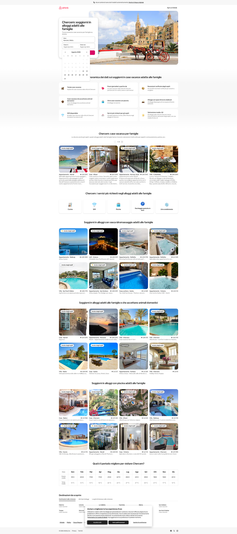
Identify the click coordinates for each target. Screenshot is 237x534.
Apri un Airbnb (172, 8)
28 (79, 75)
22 (83, 71)
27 (76, 75)
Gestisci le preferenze (139, 522)
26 (72, 75)
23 (87, 71)
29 (83, 75)
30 (87, 75)
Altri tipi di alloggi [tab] (84, 499)
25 (68, 75)
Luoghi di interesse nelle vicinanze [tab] (102, 499)
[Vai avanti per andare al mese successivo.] (86, 52)
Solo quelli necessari (118, 522)
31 (65, 79)
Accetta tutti (97, 522)
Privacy (74, 531)
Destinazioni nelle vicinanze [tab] (67, 499)
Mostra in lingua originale (136, 2)
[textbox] (70, 47)
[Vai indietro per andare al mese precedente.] (65, 52)
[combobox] (78, 40)
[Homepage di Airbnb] (63, 8)
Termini (80, 531)
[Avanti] (122, 141)
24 (65, 75)
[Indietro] (115, 141)
